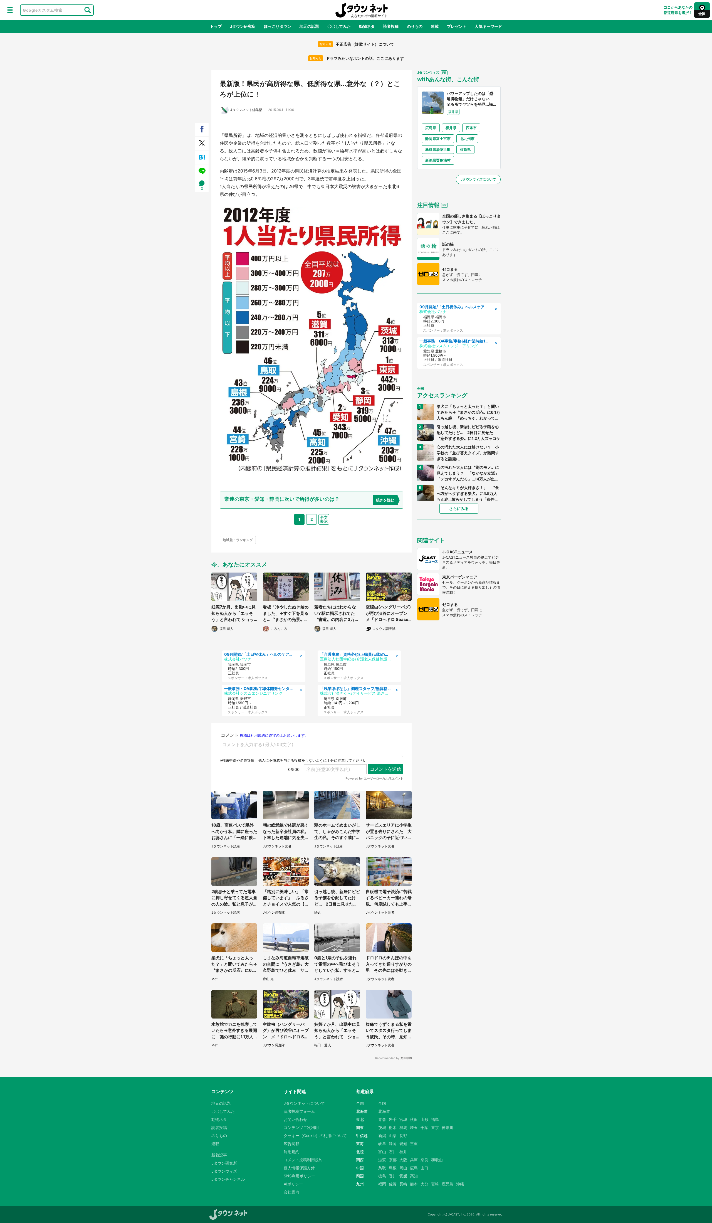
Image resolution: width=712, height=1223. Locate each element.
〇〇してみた (339, 26)
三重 (414, 1143)
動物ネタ (367, 26)
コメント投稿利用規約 (303, 1159)
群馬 (403, 1127)
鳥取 (382, 1167)
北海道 (384, 1111)
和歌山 (437, 1159)
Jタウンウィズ (224, 1171)
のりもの (414, 26)
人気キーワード (488, 26)
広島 (414, 1167)
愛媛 (403, 1175)
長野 (403, 1135)
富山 (382, 1151)
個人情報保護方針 (299, 1167)
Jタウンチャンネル (228, 1179)
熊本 (414, 1184)
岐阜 (382, 1143)
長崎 (403, 1184)
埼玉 (414, 1127)
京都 (393, 1159)
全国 (382, 1103)
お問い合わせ (295, 1119)
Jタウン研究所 (243, 26)
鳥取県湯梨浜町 (438, 149)
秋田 (414, 1119)
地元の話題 (309, 26)
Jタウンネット (361, 10)
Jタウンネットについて (304, 1103)
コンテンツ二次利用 (301, 1127)
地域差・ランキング (238, 540)
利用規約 (291, 1151)
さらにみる (459, 508)
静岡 (393, 1143)
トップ (216, 26)
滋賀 (382, 1159)
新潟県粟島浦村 (438, 160)
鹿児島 (447, 1184)
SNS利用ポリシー (299, 1175)
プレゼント (456, 26)
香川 (393, 1175)
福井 (403, 1151)
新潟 (382, 1135)
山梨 (393, 1135)
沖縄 (460, 1184)
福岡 (382, 1184)
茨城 (382, 1127)
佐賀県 (465, 149)
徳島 (382, 1175)
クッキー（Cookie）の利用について (315, 1135)
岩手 (393, 1119)
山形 (424, 1119)
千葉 (424, 1127)
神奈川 (447, 1127)
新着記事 (219, 1155)
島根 (393, 1167)
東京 (435, 1127)
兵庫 (414, 1159)
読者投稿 (391, 26)
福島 (435, 1119)
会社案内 (291, 1192)
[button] (10, 10)
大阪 (403, 1159)
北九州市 (467, 138)
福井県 (451, 127)
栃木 (393, 1127)
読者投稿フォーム (299, 1111)
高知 (414, 1175)
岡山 (403, 1167)
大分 (424, 1184)
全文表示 (324, 519)
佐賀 (393, 1184)
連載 (435, 26)
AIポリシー (293, 1184)
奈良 (424, 1159)
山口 (424, 1167)
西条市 (471, 127)
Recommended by (387, 1058)
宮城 (403, 1119)
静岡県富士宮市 (438, 138)
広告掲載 (291, 1143)
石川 (393, 1151)
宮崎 (435, 1184)
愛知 (403, 1143)
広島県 (430, 127)
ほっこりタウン (277, 26)
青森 (382, 1119)
